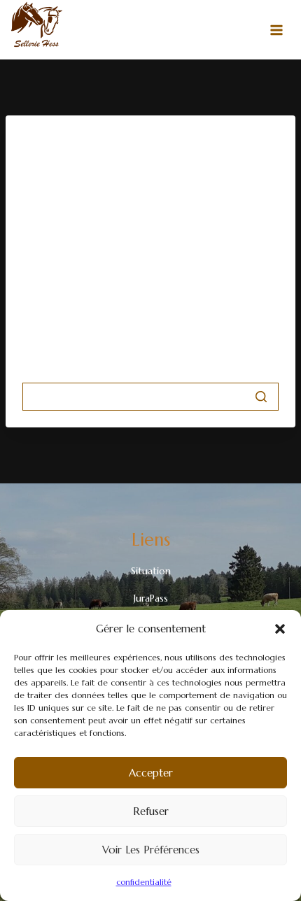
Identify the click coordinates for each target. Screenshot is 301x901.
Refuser (151, 811)
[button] (280, 629)
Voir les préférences (151, 849)
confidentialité (144, 882)
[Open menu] (277, 30)
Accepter (151, 772)
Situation (151, 571)
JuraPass (151, 598)
